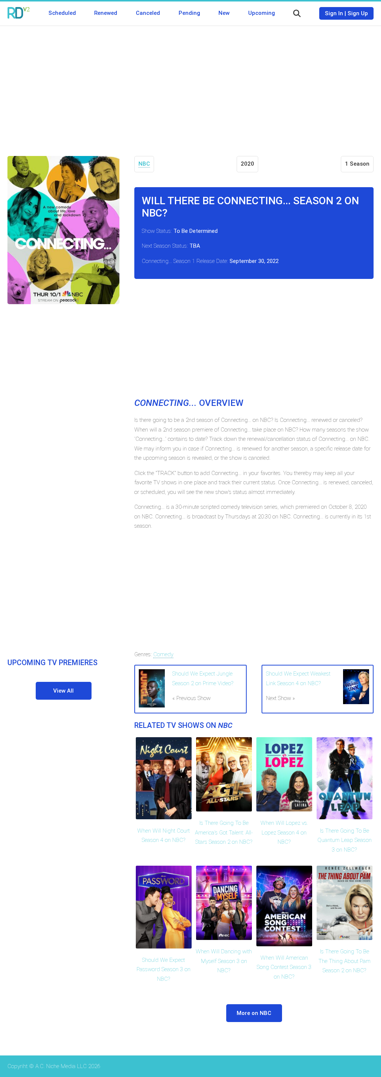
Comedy (163, 654)
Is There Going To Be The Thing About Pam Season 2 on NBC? (344, 961)
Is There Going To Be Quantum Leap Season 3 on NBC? (344, 840)
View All (63, 690)
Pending (189, 13)
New (224, 13)
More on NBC (254, 1013)
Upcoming (261, 13)
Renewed (105, 13)
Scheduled (62, 13)
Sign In (334, 13)
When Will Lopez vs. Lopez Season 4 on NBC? (284, 832)
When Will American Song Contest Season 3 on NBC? (284, 967)
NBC (144, 163)
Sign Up (358, 13)
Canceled (148, 13)
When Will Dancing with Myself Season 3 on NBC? (224, 961)
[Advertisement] (190, 85)
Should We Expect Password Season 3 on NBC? (163, 969)
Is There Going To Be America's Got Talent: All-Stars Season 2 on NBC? (224, 832)
